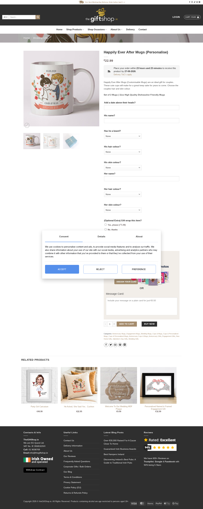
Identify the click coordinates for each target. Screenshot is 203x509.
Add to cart (126, 324)
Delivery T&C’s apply (123, 75)
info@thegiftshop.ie (39, 453)
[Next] (94, 89)
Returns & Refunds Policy (76, 493)
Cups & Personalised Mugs (118, 336)
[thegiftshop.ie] (101, 15)
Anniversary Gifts (155, 336)
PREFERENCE (139, 269)
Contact (143, 29)
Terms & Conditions (73, 477)
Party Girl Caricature (39, 407)
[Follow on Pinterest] (199, 2)
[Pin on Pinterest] (120, 345)
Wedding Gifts (40, 38)
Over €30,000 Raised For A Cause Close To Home (120, 442)
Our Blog (68, 472)
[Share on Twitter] (111, 345)
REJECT (100, 269)
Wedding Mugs (146, 334)
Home (59, 29)
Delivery (130, 29)
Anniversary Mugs (119, 334)
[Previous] (28, 89)
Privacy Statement (72, 482)
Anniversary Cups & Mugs (138, 336)
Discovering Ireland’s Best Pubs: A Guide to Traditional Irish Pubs (120, 461)
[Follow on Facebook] (189, 2)
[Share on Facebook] (106, 345)
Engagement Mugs (133, 334)
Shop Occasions (96, 29)
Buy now (149, 324)
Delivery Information (73, 445)
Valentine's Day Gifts (120, 339)
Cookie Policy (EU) (72, 487)
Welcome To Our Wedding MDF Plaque (118, 407)
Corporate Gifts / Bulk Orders (77, 466)
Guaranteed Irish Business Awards (120, 449)
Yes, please (117, 225)
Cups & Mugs (157, 334)
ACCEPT (62, 269)
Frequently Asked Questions (77, 461)
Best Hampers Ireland (114, 454)
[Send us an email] (197, 2)
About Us (115, 29)
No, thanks (113, 230)
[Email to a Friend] (115, 345)
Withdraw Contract (35, 470)
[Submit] (38, 17)
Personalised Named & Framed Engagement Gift (158, 407)
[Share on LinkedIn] (125, 345)
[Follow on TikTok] (194, 2)
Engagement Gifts (168, 336)
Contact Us (69, 440)
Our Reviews (70, 456)
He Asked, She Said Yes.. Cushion (79, 407)
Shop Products (74, 29)
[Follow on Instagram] (192, 2)
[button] (176, 17)
